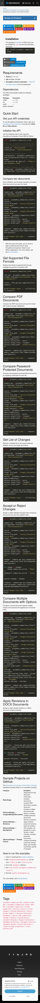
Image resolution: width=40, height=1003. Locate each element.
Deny (28, 996)
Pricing (19, 972)
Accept (20, 991)
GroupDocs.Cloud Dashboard (12, 124)
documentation (13, 252)
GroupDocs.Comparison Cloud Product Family (16, 10)
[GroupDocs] (13, 3)
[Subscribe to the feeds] (31, 954)
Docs (19, 975)
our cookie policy (24, 987)
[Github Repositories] (26, 954)
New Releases (19, 968)
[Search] (37, 3)
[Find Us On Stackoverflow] (22, 954)
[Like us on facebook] (9, 954)
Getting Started (22, 878)
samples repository (27, 857)
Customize (12, 996)
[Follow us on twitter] (13, 954)
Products (20, 965)
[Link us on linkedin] (18, 954)
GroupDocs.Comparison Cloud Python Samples (21, 785)
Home (4, 8)
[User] (33, 3)
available (19, 42)
